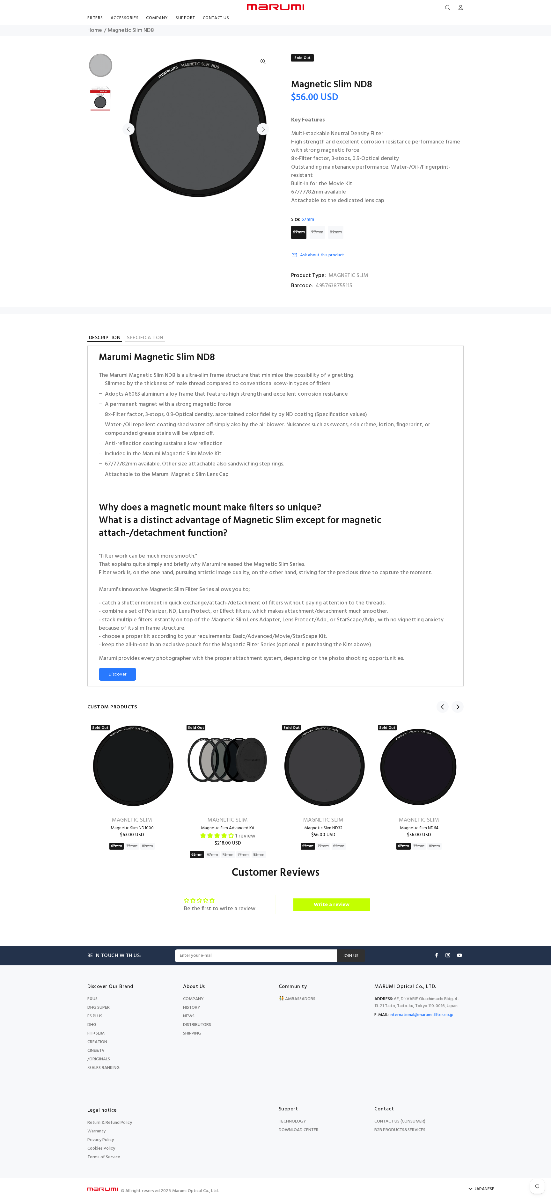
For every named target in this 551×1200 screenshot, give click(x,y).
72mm (228, 855)
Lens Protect (194, 611)
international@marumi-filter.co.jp (421, 1015)
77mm (317, 232)
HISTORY (191, 1007)
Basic (239, 636)
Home (94, 30)
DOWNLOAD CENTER (299, 1130)
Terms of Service (103, 1157)
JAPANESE (484, 1189)
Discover (117, 674)
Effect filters (235, 611)
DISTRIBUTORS (197, 1024)
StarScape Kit (309, 636)
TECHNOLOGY (292, 1121)
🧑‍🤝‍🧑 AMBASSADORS (297, 999)
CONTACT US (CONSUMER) (399, 1121)
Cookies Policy (101, 1148)
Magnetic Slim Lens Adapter (245, 620)
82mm (336, 232)
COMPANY (193, 999)
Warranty (96, 1131)
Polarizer (155, 611)
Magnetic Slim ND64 (419, 828)
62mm (196, 855)
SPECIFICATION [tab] (145, 338)
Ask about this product (322, 255)
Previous (128, 129)
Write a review (331, 905)
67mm (299, 232)
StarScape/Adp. (356, 620)
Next (263, 129)
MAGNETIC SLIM (348, 275)
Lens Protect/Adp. (305, 620)
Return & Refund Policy (109, 1122)
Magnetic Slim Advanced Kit (228, 828)
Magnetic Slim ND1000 (132, 828)
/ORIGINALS (98, 1059)
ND (172, 611)
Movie (282, 636)
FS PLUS (94, 1016)
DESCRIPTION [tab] (105, 338)
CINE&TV (96, 1050)
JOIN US (351, 956)
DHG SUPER (98, 1007)
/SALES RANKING (103, 1068)
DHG (91, 1024)
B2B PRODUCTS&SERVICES (399, 1130)
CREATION (97, 1042)
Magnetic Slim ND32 (323, 828)
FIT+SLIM (96, 1033)
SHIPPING (192, 1033)
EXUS (92, 999)
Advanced (259, 636)
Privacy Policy (100, 1140)
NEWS (189, 1016)
